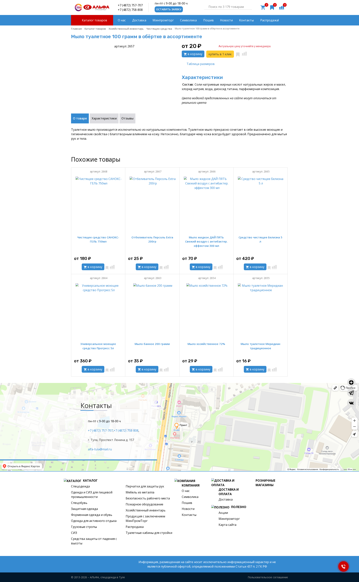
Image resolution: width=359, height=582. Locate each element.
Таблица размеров (201, 64)
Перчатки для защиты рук (145, 486)
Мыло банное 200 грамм (152, 344)
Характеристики (104, 118)
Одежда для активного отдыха (93, 521)
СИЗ (74, 533)
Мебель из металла (140, 492)
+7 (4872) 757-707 (130, 5)
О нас (186, 491)
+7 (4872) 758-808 (130, 10)
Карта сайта (227, 525)
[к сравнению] (244, 53)
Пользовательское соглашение (268, 577)
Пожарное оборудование (144, 504)
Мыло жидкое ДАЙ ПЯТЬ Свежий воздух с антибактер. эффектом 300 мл (206, 241)
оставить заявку (168, 9)
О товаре (80, 118)
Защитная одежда (84, 509)
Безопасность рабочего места (148, 498)
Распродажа (135, 527)
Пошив (187, 503)
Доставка (226, 499)
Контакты (189, 515)
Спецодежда (80, 486)
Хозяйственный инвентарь (145, 510)
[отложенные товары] (272, 7)
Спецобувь (79, 503)
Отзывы (127, 118)
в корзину (194, 54)
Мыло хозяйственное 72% (206, 344)
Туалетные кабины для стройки (149, 533)
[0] (281, 7)
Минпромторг (229, 519)
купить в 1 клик (220, 54)
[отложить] (238, 54)
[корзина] (263, 7)
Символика (190, 497)
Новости (188, 509)
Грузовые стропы (84, 527)
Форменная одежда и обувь (91, 515)
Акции (223, 513)
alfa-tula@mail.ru (100, 449)
